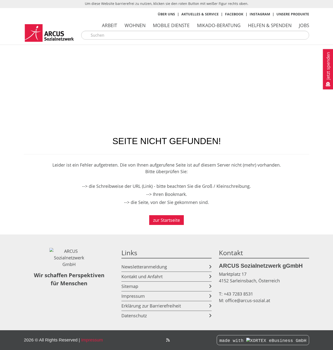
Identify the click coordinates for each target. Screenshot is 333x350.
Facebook (234, 14)
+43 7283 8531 (238, 294)
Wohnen (135, 25)
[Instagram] (157, 340)
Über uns (166, 14)
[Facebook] (151, 340)
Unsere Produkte (292, 14)
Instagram (260, 14)
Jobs (304, 25)
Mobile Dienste (171, 25)
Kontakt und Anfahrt (142, 276)
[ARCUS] (168, 340)
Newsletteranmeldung (144, 267)
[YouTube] (162, 340)
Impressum (133, 296)
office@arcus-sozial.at (247, 300)
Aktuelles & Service (200, 14)
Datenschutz (134, 315)
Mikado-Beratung (219, 25)
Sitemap (129, 286)
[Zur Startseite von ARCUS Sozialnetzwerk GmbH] (51, 33)
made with (232, 340)
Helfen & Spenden (270, 25)
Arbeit (109, 25)
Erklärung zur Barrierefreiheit (151, 306)
